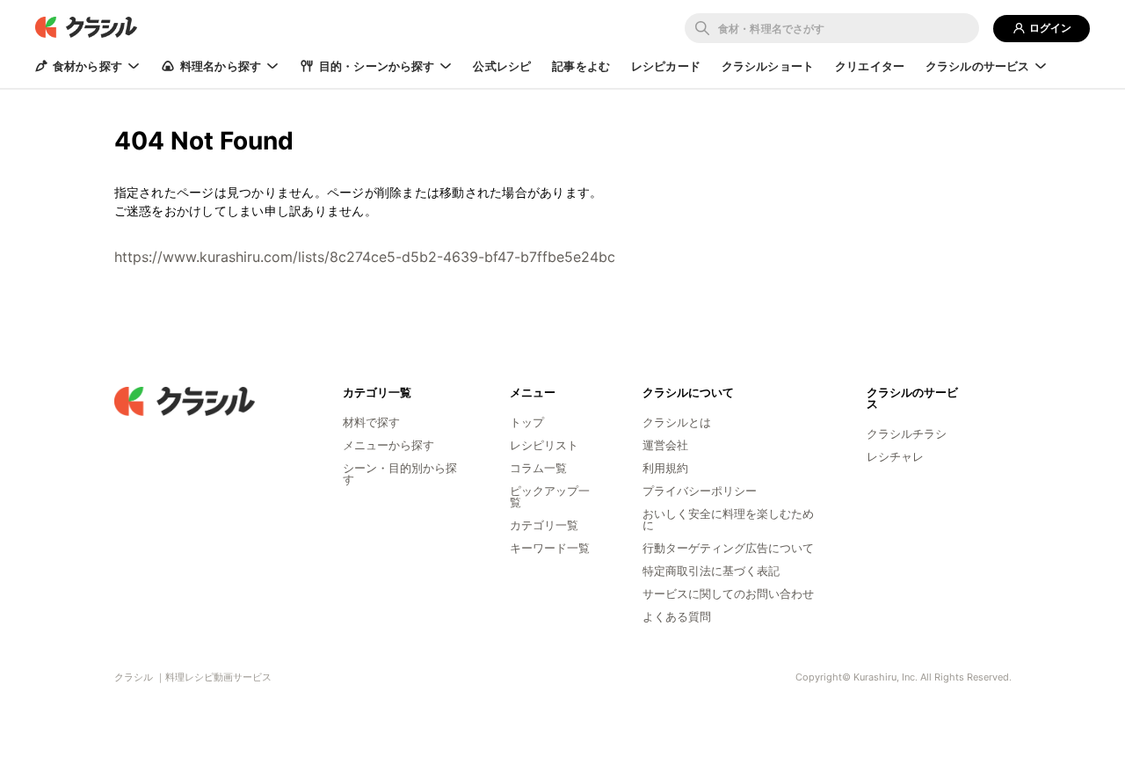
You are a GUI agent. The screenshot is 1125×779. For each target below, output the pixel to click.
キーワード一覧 (550, 548)
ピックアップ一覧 (550, 496)
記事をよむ (581, 66)
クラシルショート (768, 66)
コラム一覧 (538, 468)
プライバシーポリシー (699, 491)
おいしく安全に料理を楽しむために (728, 519)
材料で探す (371, 422)
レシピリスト (544, 445)
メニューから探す (388, 445)
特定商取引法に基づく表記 (711, 571)
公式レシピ (502, 66)
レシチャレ (895, 456)
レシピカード (665, 66)
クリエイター (869, 66)
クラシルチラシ (907, 433)
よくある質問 (676, 616)
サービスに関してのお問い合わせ (728, 593)
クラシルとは (676, 422)
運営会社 (665, 445)
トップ (527, 422)
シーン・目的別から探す (400, 473)
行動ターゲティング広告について (728, 548)
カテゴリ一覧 (544, 525)
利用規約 (665, 468)
